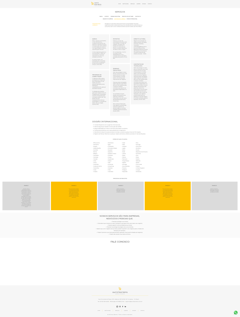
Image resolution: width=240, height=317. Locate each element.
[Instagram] (120, 306)
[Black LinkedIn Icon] (125, 306)
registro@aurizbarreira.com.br (133, 301)
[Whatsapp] (117, 306)
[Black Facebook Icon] (123, 306)
